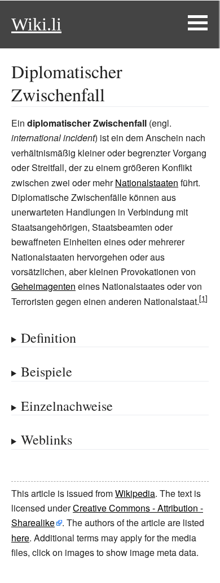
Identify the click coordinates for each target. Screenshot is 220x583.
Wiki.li (36, 24)
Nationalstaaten (146, 182)
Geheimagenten (43, 286)
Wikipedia (135, 493)
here (20, 537)
